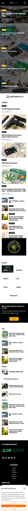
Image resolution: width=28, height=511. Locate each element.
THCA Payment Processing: (9, 163)
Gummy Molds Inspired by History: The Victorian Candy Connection (16, 228)
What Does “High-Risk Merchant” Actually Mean (14, 68)
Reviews (6, 287)
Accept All (13, 505)
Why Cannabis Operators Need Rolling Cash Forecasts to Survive (17, 209)
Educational (11, 213)
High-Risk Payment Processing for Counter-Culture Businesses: (12, 136)
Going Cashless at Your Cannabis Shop (14, 14)
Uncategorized (13, 295)
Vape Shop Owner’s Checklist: (9, 51)
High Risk (4, 10)
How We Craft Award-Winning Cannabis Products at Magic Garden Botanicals (16, 218)
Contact (14, 319)
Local (17, 278)
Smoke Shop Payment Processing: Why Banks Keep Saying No (13, 33)
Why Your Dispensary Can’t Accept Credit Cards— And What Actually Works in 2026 (14, 190)
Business (11, 206)
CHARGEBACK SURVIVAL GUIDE (10, 86)
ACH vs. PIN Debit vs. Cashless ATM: (16, 201)
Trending (18, 287)
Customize (13, 502)
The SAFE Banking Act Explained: (11, 109)
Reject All (13, 509)
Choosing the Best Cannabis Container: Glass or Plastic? (16, 236)
